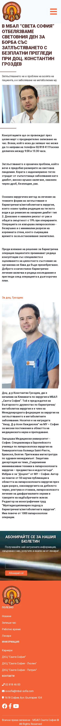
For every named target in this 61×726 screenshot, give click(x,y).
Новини (6, 616)
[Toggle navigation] (53, 11)
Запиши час (9, 622)
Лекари (6, 635)
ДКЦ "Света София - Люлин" (19, 663)
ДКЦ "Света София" (14, 656)
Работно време (11, 629)
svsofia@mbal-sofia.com (19, 691)
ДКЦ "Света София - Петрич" (19, 670)
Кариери (7, 650)
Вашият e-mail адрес (17, 561)
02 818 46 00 (12, 684)
